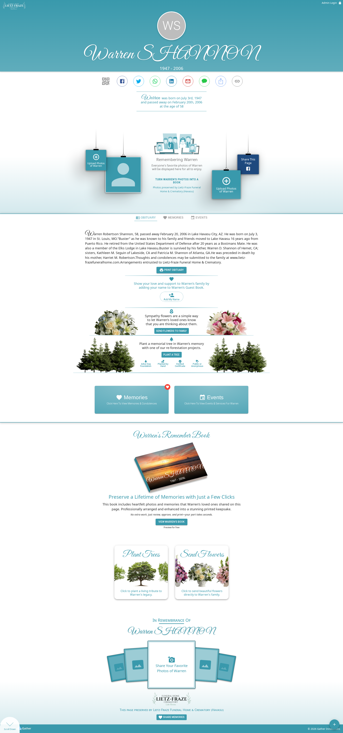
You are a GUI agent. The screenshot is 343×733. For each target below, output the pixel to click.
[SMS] (204, 81)
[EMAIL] (188, 81)
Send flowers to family (171, 330)
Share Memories (174, 717)
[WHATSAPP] (155, 81)
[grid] (171, 168)
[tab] (145, 217)
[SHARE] (220, 81)
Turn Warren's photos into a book (176, 181)
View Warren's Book (171, 521)
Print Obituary (174, 269)
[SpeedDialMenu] (334, 724)
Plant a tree (171, 354)
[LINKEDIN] (171, 81)
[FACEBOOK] (122, 81)
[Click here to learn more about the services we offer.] (171, 699)
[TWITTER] (138, 81)
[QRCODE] (105, 81)
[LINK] (237, 81)
